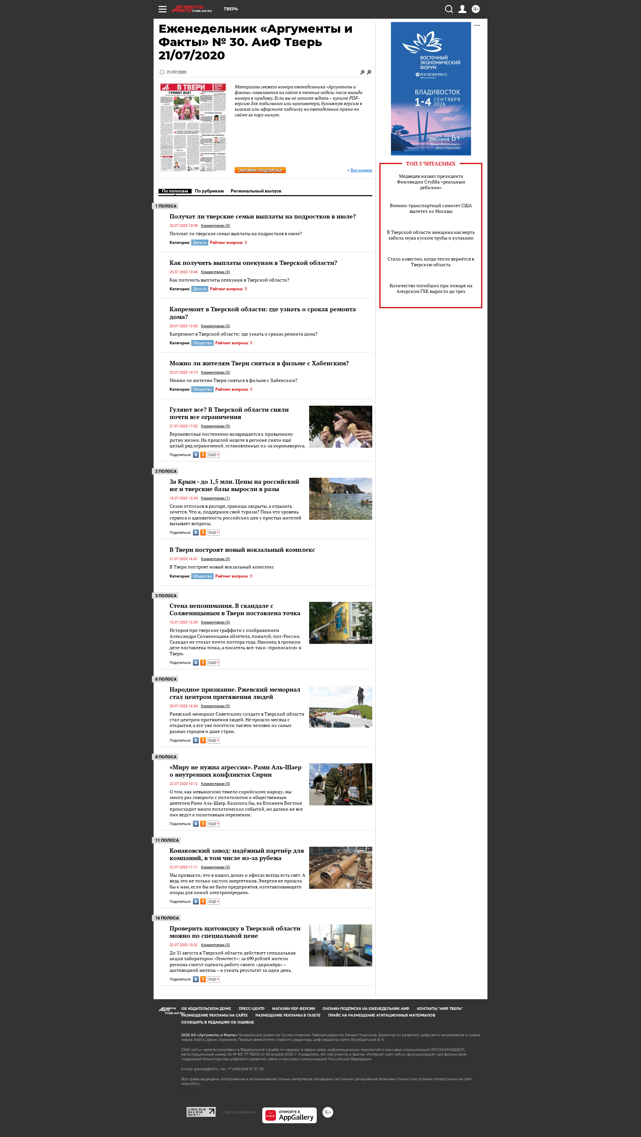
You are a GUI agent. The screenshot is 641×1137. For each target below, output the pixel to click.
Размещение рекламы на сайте (214, 1015)
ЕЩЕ (213, 455)
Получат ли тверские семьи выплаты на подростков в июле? (263, 216)
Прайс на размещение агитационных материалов (381, 1015)
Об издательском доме (206, 1009)
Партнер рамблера (239, 1112)
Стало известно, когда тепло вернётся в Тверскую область (431, 261)
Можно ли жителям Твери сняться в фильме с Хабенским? (259, 363)
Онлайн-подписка (260, 170)
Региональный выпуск (256, 191)
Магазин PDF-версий (293, 1009)
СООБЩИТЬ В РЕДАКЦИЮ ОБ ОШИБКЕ (217, 1022)
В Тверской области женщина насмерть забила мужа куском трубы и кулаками (431, 235)
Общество (202, 343)
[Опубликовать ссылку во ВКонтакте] (196, 455)
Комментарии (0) (215, 226)
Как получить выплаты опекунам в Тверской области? (253, 263)
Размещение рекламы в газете (287, 1015)
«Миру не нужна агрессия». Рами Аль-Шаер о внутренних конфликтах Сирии (235, 770)
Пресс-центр (251, 1009)
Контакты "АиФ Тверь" (439, 1009)
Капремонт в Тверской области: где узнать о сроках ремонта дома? (263, 312)
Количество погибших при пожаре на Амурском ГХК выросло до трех (431, 288)
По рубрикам (209, 191)
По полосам (175, 191)
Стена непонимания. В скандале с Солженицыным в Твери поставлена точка (235, 609)
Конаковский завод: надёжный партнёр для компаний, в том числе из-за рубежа (237, 854)
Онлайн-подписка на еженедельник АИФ (366, 1009)
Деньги (200, 242)
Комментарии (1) (215, 498)
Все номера (361, 170)
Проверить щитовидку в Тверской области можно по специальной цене (235, 931)
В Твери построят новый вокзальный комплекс (242, 549)
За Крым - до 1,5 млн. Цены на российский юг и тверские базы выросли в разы (234, 485)
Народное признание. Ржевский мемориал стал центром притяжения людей (235, 693)
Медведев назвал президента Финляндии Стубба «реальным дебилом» (431, 181)
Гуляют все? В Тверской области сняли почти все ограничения (229, 413)
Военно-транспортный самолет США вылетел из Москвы (431, 208)
